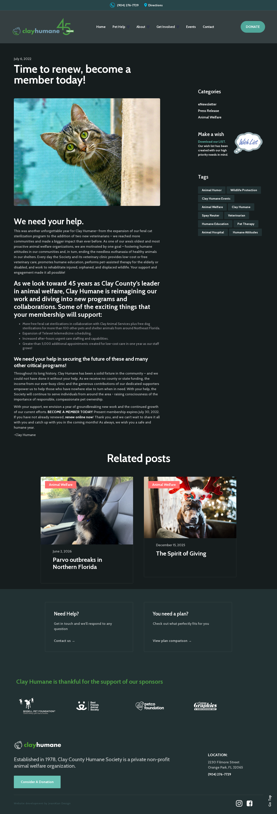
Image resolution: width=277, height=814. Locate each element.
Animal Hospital (213, 232)
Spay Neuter (210, 215)
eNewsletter (207, 104)
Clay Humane (241, 207)
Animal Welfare (209, 117)
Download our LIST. (211, 142)
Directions (155, 5)
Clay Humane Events (216, 198)
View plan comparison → (172, 641)
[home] (43, 26)
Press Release (208, 111)
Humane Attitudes (245, 232)
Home (101, 27)
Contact (208, 27)
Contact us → (64, 641)
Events (191, 27)
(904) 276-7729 (127, 5)
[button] (121, 27)
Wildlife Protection (243, 190)
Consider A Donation (37, 782)
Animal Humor (212, 190)
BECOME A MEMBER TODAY (70, 412)
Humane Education (215, 224)
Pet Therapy (245, 224)
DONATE (253, 27)
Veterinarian (236, 215)
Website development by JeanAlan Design (42, 803)
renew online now (79, 417)
